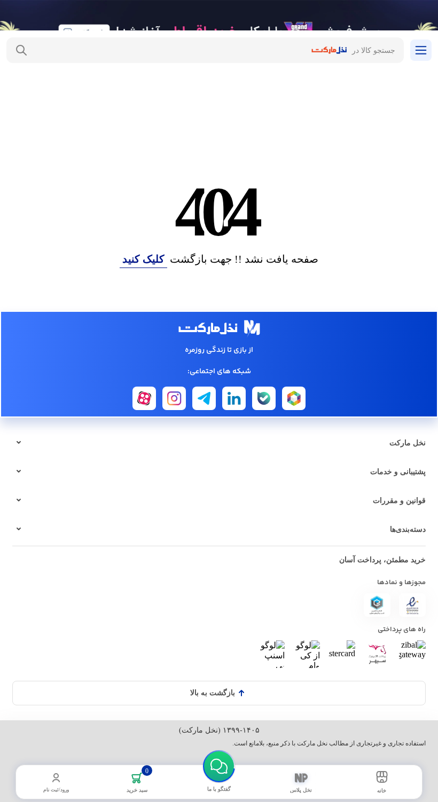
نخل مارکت (407, 443)
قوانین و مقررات (399, 501)
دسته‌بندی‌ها (408, 529)
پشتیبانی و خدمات (398, 472)
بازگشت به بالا (212, 693)
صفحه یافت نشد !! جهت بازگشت (220, 259)
